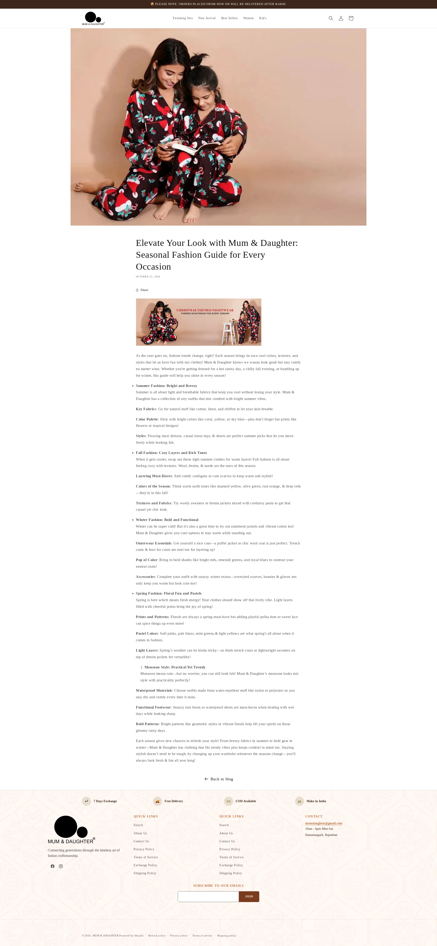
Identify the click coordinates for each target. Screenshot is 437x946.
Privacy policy (179, 935)
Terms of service (202, 935)
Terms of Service (146, 857)
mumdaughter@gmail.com (323, 823)
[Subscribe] (249, 896)
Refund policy (156, 935)
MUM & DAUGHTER (106, 935)
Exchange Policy (145, 865)
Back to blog (222, 779)
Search (138, 825)
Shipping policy (226, 935)
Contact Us (141, 841)
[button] (331, 18)
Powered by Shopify (131, 935)
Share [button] (144, 290)
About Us (140, 833)
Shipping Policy (145, 873)
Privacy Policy (144, 849)
